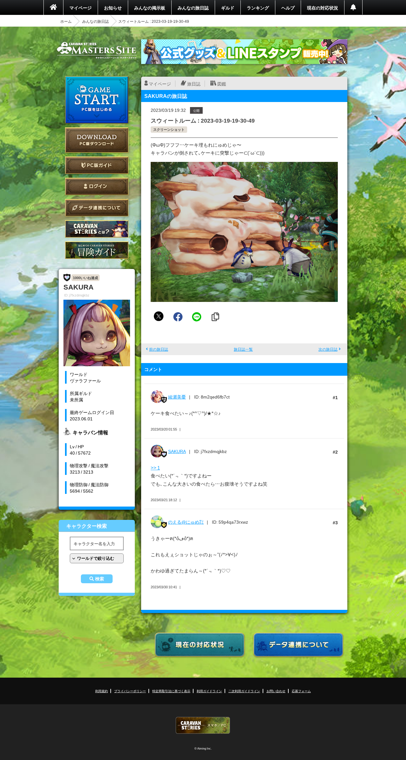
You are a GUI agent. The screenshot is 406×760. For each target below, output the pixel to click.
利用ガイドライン (209, 690)
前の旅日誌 (158, 349)
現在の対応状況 (322, 7)
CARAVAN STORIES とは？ (96, 229)
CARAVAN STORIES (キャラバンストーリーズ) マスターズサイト (97, 50)
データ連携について (96, 207)
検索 (99, 579)
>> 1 (155, 467)
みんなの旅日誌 (193, 7)
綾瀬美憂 (177, 396)
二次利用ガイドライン (244, 690)
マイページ (80, 7)
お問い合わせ (275, 690)
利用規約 (101, 690)
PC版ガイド (96, 165)
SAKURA (177, 451)
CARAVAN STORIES (203, 725)
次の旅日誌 (327, 349)
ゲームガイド (96, 250)
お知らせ (113, 7)
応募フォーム (301, 690)
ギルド (227, 7)
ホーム (66, 21)
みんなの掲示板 (149, 7)
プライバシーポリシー (130, 690)
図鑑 (221, 83)
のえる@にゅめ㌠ (186, 522)
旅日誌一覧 (243, 349)
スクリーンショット (169, 129)
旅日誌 (193, 83)
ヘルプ (288, 7)
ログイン (96, 186)
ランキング (258, 7)
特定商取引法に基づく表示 (171, 690)
